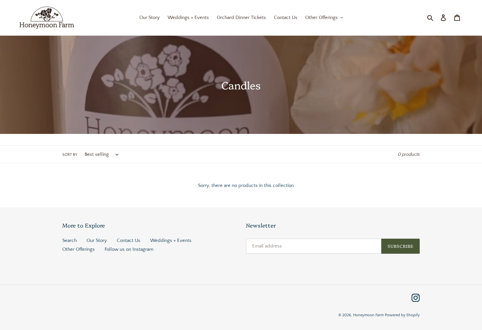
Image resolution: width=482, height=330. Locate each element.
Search (69, 240)
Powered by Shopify (402, 315)
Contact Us (128, 240)
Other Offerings (78, 249)
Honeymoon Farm (368, 315)
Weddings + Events (170, 240)
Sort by (69, 155)
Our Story (97, 240)
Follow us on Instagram (129, 249)
